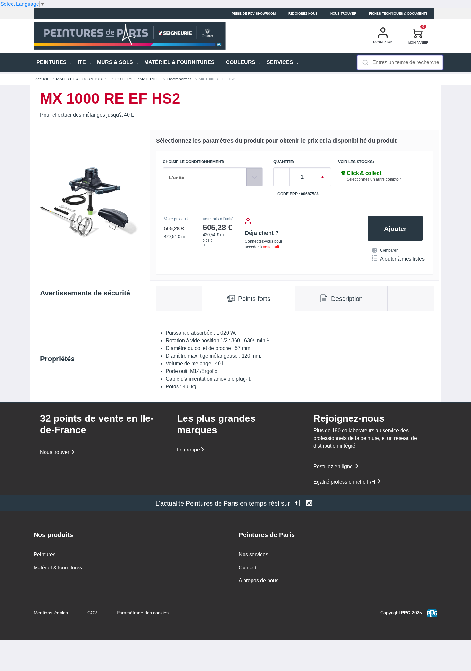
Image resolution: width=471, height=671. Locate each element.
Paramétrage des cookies (143, 612)
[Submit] (364, 62)
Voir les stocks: (356, 162)
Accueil (41, 79)
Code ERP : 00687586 (298, 194)
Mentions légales (51, 612)
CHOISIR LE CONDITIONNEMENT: (193, 162)
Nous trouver (343, 13)
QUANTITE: (283, 162)
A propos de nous (258, 580)
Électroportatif (179, 79)
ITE (82, 62)
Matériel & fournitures (58, 567)
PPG (405, 612)
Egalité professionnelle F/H (344, 482)
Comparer (389, 250)
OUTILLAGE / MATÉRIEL (137, 79)
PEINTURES (52, 62)
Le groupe (188, 449)
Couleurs (241, 62)
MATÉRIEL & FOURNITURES (180, 62)
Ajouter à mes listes (402, 258)
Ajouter (395, 228)
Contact (247, 567)
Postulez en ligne (333, 466)
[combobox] (400, 62)
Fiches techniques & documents (398, 13)
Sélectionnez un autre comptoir (374, 179)
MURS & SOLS (115, 62)
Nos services (253, 554)
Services (280, 62)
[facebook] (296, 503)
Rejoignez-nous (303, 13)
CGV (92, 612)
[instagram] (309, 503)
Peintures (44, 554)
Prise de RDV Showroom (254, 13)
